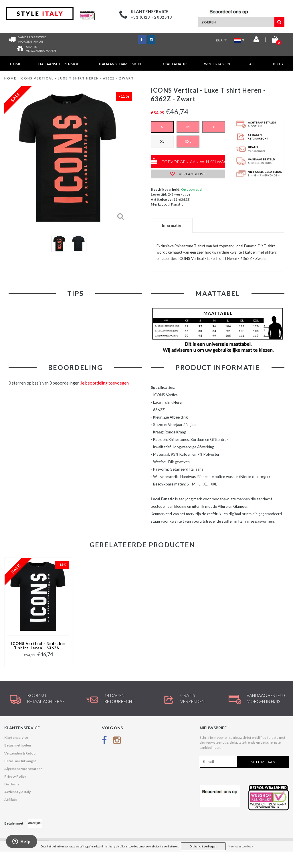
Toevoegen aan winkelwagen (193, 161)
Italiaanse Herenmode (60, 64)
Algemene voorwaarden (23, 769)
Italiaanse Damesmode (120, 64)
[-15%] (38, 596)
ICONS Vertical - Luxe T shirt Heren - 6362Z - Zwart (77, 78)
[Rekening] (256, 40)
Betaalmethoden (17, 745)
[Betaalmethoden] (35, 823)
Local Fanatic (173, 64)
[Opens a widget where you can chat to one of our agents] (21, 842)
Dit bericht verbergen (203, 846)
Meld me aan (263, 762)
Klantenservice (16, 737)
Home (15, 64)
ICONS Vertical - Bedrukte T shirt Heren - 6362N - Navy (38, 646)
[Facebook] (104, 741)
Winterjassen (217, 64)
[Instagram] (117, 741)
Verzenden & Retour (20, 753)
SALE (252, 64)
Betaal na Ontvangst (20, 761)
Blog (278, 64)
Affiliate (10, 799)
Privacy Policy (15, 776)
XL (162, 141)
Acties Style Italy (17, 792)
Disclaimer (12, 784)
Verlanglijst (191, 174)
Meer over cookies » (240, 846)
